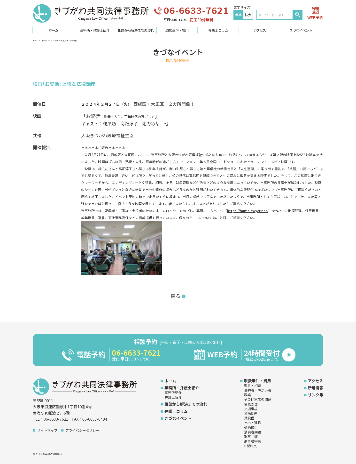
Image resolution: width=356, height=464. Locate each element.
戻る (175, 295)
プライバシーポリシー (82, 430)
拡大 (248, 14)
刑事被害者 (252, 441)
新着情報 (315, 388)
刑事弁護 (251, 436)
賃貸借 (249, 418)
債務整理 (251, 404)
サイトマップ (47, 430)
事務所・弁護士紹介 (94, 30)
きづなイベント (300, 30)
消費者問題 (252, 432)
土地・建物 (252, 422)
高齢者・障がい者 (257, 390)
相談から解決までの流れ (136, 30)
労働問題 (251, 413)
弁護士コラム (218, 30)
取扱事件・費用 (176, 30)
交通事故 (251, 408)
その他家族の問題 (257, 399)
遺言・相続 (252, 385)
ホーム (53, 30)
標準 (238, 14)
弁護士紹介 (173, 397)
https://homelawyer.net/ (247, 210)
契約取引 (251, 427)
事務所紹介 (173, 392)
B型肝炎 (250, 445)
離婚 (247, 394)
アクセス (259, 30)
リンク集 (315, 395)
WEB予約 (315, 17)
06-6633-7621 (196, 10)
